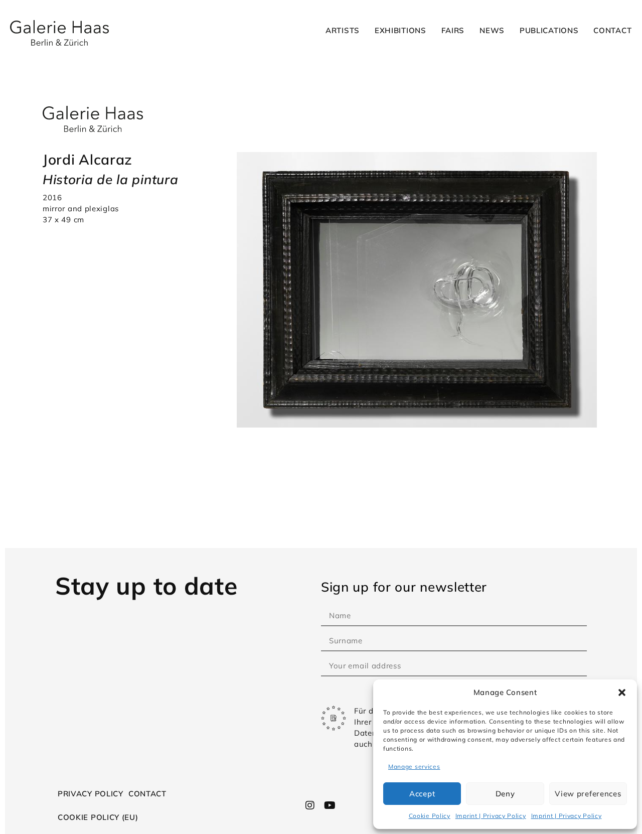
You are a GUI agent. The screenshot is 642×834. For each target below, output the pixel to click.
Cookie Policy (429, 815)
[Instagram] (310, 805)
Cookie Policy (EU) (98, 817)
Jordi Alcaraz (87, 159)
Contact (612, 30)
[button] (622, 692)
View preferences (588, 793)
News (492, 30)
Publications (549, 30)
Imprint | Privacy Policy (490, 815)
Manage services (414, 766)
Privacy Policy (90, 793)
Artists (343, 30)
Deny (505, 793)
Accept (422, 793)
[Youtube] (330, 805)
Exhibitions (400, 30)
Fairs (453, 30)
